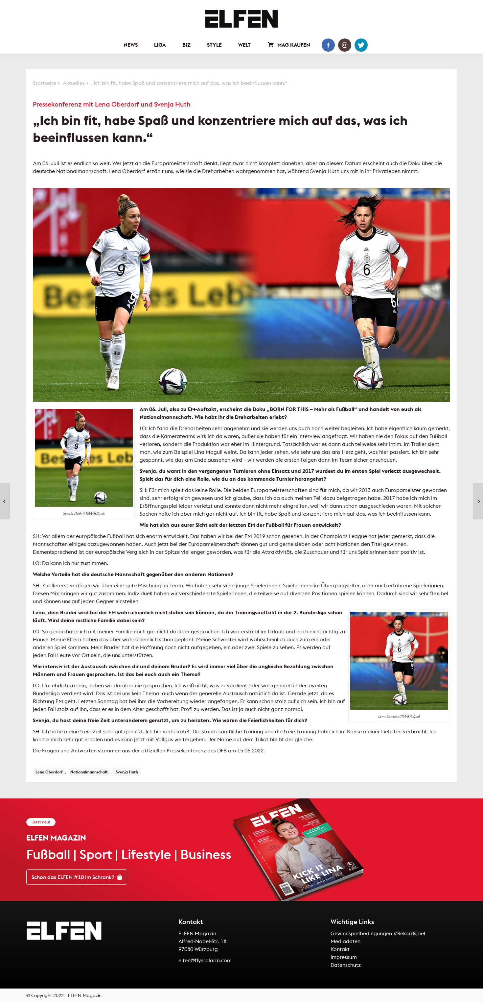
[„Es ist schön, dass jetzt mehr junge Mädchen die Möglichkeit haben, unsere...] (5, 501)
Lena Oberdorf (48, 772)
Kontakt (340, 949)
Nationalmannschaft (89, 772)
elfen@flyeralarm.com (205, 960)
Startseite (44, 83)
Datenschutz (346, 965)
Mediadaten (345, 941)
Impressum (344, 957)
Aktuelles (74, 83)
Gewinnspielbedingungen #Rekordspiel (378, 933)
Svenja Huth (127, 772)
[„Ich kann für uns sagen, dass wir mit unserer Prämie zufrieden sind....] (478, 501)
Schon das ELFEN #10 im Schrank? (74, 877)
